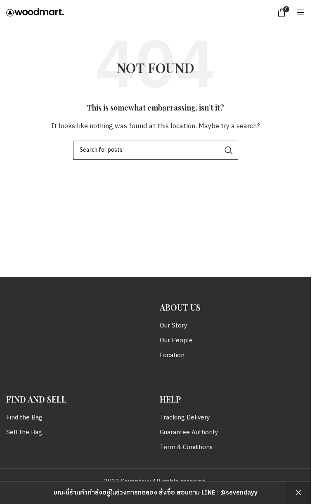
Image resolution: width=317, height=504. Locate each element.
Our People (176, 340)
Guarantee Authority (189, 432)
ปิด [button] (298, 493)
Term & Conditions (186, 447)
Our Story (173, 325)
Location (172, 355)
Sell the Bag (24, 432)
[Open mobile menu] (300, 12)
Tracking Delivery (185, 417)
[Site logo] (35, 12)
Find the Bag (24, 417)
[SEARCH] (228, 150)
